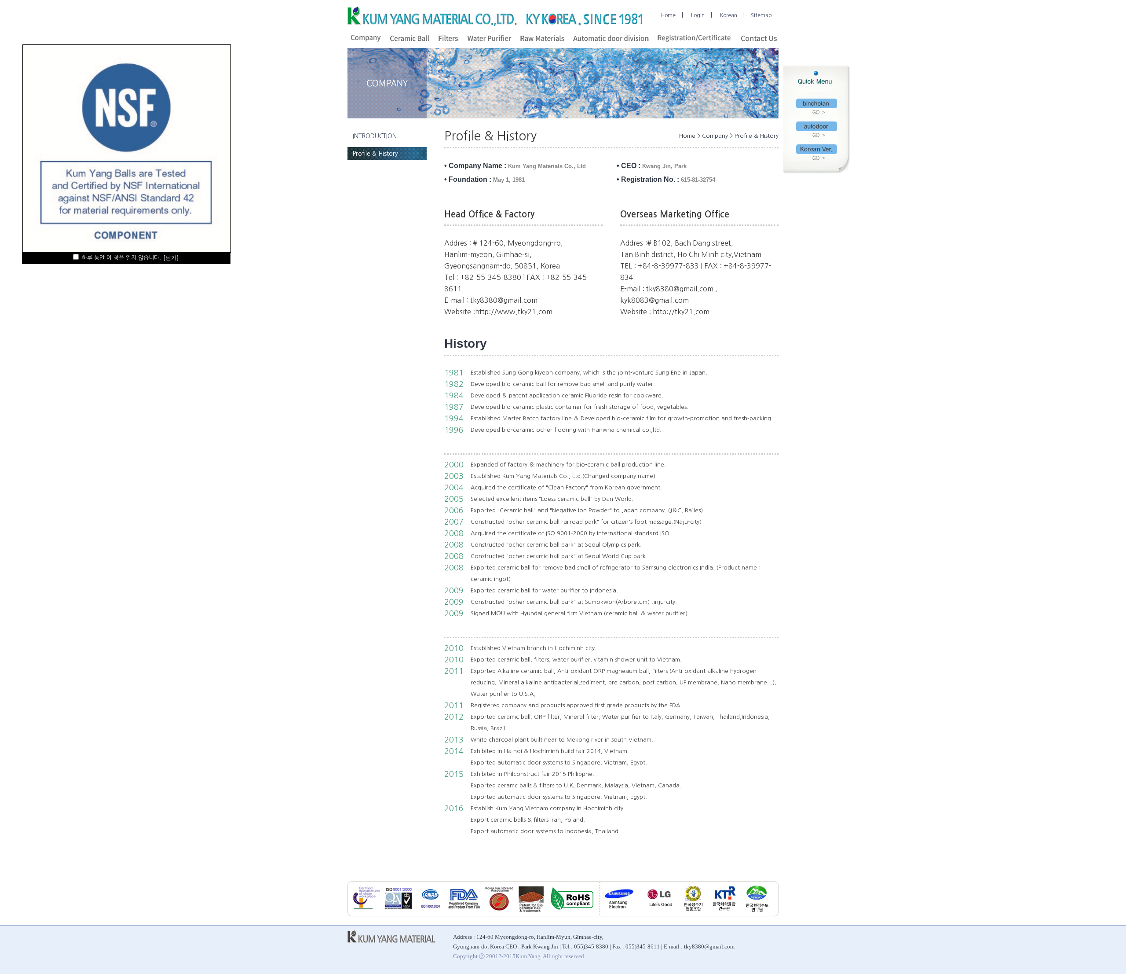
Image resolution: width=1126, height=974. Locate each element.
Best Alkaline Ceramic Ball (283, 969)
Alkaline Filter (484, 969)
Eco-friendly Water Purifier (647, 969)
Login (698, 15)
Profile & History (372, 154)
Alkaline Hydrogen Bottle (438, 969)
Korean (728, 15)
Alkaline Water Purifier (591, 969)
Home (668, 15)
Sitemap (761, 15)
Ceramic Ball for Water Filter (533, 969)
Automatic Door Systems (801, 969)
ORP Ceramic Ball (851, 969)
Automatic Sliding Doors (745, 969)
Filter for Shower (697, 969)
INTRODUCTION (372, 136)
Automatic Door (332, 969)
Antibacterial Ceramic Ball (380, 969)
